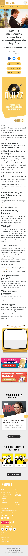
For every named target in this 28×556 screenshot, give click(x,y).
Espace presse (5, 537)
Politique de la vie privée (14, 550)
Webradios (4, 496)
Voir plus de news (14, 437)
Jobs (2, 535)
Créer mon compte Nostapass (9, 510)
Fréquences (4, 502)
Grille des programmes (4, 499)
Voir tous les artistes (14, 474)
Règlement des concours (10, 552)
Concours (17, 502)
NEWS (2, 6)
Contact (3, 532)
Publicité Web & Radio (7, 539)
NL (17, 3)
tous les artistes (15, 64)
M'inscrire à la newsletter (7, 512)
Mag (16, 492)
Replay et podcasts (6, 494)
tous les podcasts (15, 68)
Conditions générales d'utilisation (14, 548)
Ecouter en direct (5, 492)
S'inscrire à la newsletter (18, 495)
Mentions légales (14, 547)
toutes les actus (15, 72)
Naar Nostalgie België (7, 541)
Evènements (18, 500)
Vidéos (17, 498)
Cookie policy (20, 552)
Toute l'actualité (9, 6)
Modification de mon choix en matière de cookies (14, 554)
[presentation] (2, 416)
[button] (12, 434)
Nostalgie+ (18, 504)
